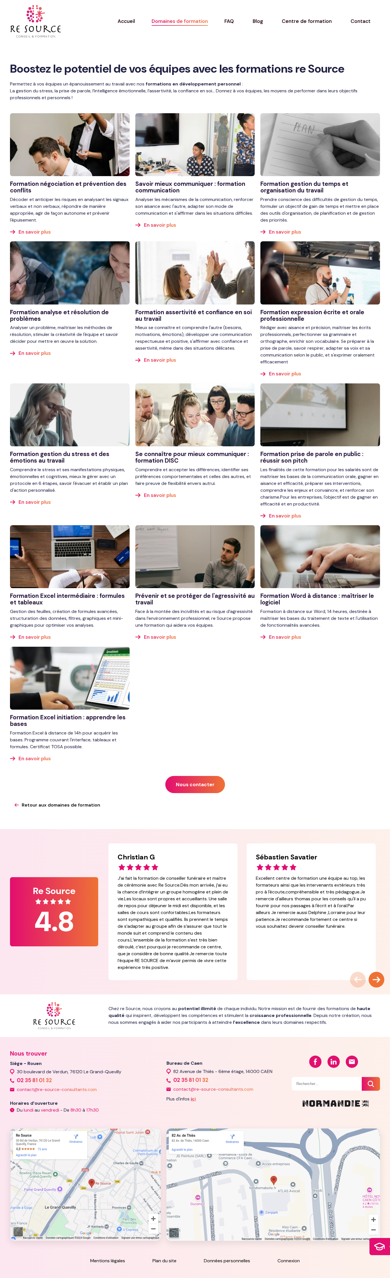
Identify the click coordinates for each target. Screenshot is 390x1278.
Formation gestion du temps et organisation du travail (304, 187)
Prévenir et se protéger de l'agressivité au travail (195, 599)
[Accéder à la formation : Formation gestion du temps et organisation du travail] (320, 144)
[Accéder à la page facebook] (315, 1062)
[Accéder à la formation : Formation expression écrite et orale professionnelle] (320, 272)
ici (193, 1099)
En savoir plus (35, 232)
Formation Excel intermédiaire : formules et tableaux (67, 599)
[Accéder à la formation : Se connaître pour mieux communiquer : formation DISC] (195, 414)
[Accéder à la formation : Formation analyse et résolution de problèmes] (70, 272)
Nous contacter (195, 784)
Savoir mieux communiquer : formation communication (190, 187)
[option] (173, 911)
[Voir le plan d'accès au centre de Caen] (273, 1184)
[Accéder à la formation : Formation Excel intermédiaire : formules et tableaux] (70, 556)
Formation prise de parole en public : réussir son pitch (311, 457)
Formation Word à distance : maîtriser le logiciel (317, 599)
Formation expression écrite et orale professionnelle (312, 315)
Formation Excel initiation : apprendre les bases (68, 720)
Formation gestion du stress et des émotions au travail (59, 457)
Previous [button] (353, 975)
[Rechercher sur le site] (371, 1084)
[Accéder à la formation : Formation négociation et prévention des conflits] (70, 144)
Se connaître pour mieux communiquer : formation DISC (192, 457)
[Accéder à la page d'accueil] (35, 21)
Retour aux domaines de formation (61, 805)
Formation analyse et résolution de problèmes (59, 315)
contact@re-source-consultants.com (57, 1089)
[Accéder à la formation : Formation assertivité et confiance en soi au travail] (195, 272)
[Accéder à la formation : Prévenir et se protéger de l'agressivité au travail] (195, 556)
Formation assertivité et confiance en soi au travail (193, 315)
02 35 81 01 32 (34, 1080)
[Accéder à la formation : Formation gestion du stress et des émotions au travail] (70, 414)
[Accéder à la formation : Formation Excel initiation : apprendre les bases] (70, 678)
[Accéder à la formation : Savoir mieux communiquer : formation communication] (195, 144)
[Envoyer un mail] (352, 1062)
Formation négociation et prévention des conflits (68, 187)
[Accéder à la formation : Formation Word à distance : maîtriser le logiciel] (320, 556)
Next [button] (371, 975)
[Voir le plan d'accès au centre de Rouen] (85, 1184)
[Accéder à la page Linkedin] (333, 1062)
